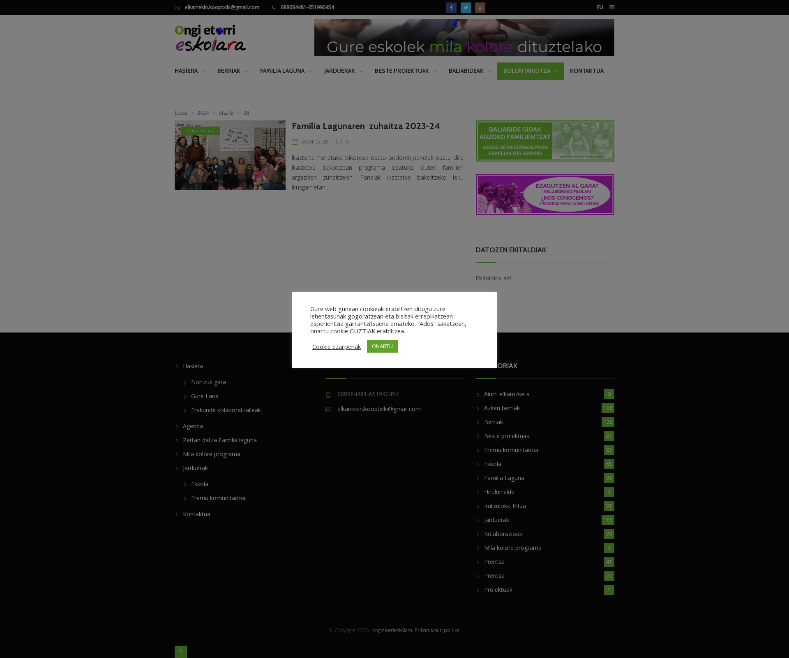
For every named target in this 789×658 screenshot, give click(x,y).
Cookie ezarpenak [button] (336, 346)
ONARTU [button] (382, 346)
